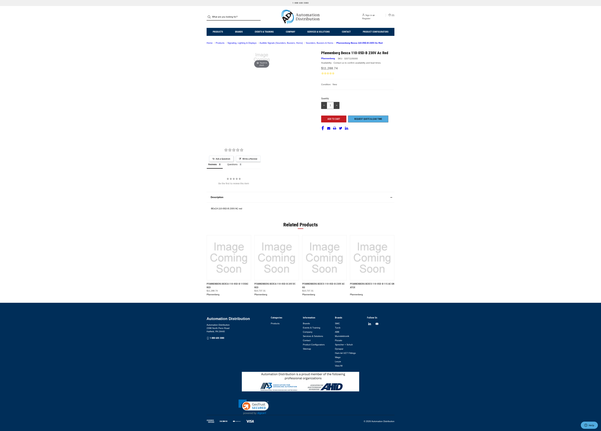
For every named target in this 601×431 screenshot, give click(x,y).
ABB (337, 332)
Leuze (338, 361)
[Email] (328, 128)
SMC (337, 323)
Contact (346, 32)
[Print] (334, 128)
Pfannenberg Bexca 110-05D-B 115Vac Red (227, 285)
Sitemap (307, 349)
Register (366, 18)
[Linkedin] (346, 128)
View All (338, 365)
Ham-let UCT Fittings (345, 353)
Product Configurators (375, 32)
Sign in (368, 15)
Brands (239, 32)
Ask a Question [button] (223, 158)
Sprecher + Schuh (344, 344)
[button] (300, 197)
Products (218, 32)
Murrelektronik (342, 336)
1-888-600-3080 (217, 338)
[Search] (210, 17)
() (392, 15)
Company (290, 32)
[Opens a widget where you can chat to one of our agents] (589, 425)
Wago (338, 357)
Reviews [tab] (212, 164)
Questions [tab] (232, 164)
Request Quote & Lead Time (368, 119)
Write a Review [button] (249, 158)
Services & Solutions (318, 32)
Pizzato (338, 340)
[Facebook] (322, 128)
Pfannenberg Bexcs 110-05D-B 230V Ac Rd (323, 285)
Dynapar (339, 349)
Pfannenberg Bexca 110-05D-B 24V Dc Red (274, 285)
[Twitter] (340, 128)
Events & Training (264, 32)
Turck (337, 327)
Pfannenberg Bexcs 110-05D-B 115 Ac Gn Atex (372, 285)
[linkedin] (369, 324)
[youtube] (377, 324)
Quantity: (325, 98)
